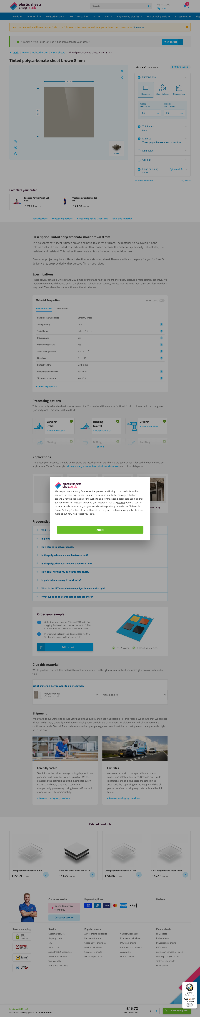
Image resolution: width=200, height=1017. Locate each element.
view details (64, 506)
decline (121, 502)
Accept (100, 530)
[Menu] (195, 984)
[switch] (190, 1005)
